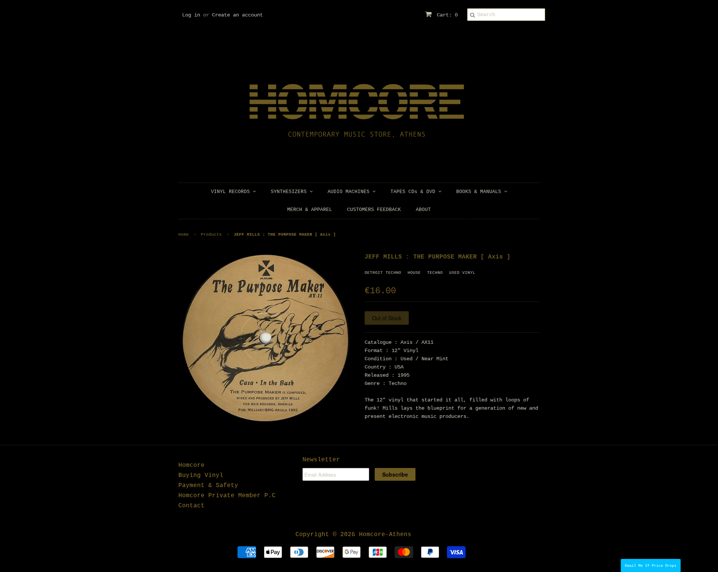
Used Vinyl (462, 272)
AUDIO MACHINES (350, 192)
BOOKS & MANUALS (480, 192)
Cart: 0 (446, 15)
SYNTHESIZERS (290, 192)
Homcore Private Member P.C (227, 495)
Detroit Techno (383, 272)
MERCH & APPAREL (309, 209)
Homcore (191, 465)
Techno (435, 272)
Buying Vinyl (200, 475)
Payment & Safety (208, 485)
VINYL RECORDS (232, 192)
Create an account (237, 15)
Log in (191, 15)
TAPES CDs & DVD (414, 192)
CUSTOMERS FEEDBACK (374, 209)
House (414, 272)
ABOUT (423, 209)
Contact (191, 505)
